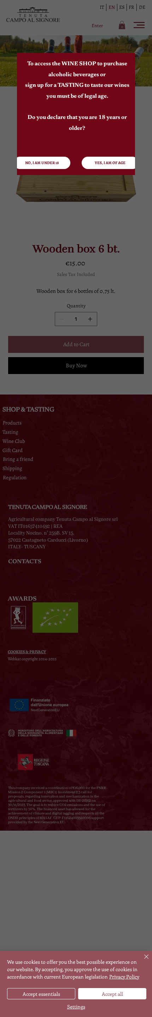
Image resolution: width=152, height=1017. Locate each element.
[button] (110, 163)
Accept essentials (41, 994)
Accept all (112, 994)
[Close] (142, 960)
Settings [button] (76, 1006)
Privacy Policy (124, 976)
